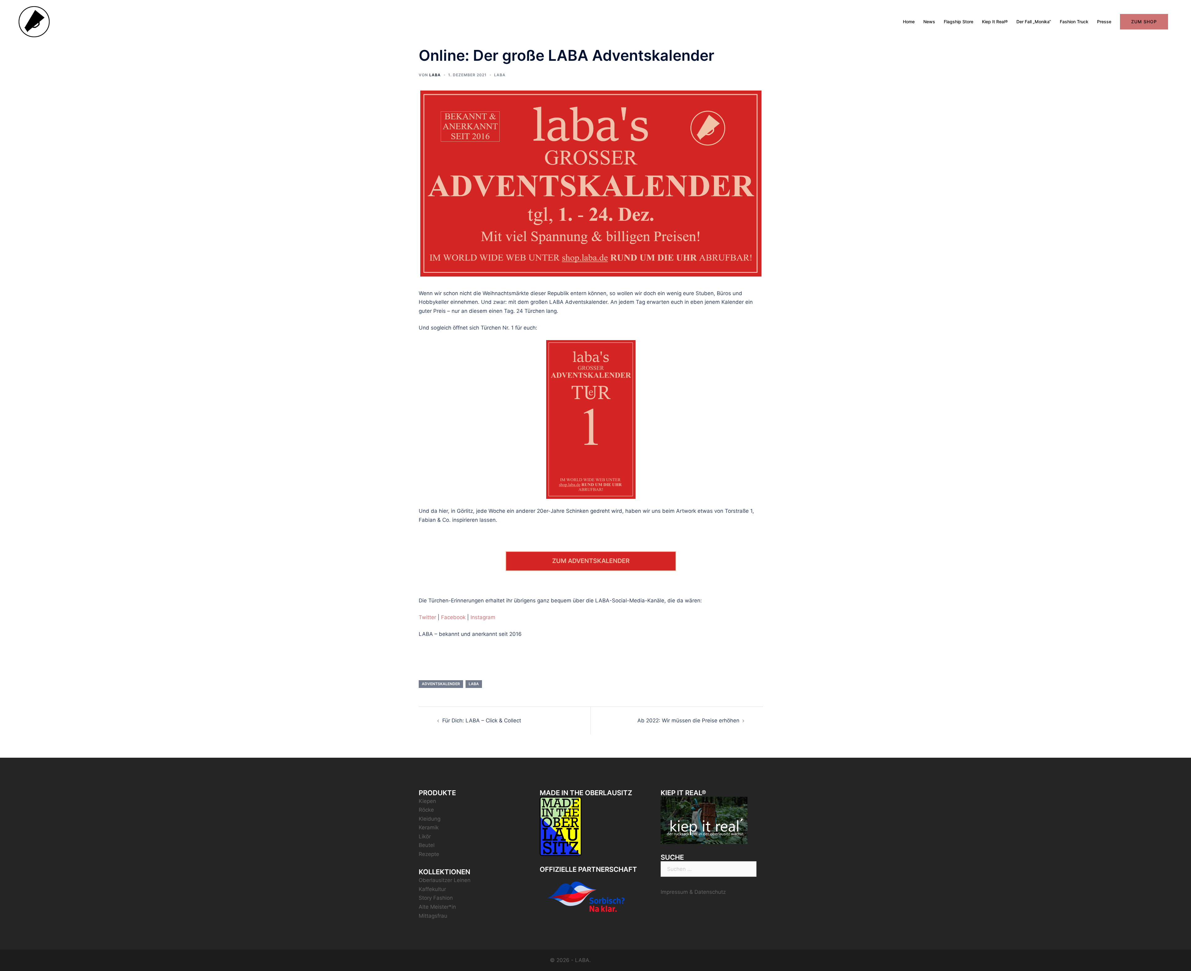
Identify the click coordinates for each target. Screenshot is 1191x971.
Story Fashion (436, 898)
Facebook (453, 617)
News (929, 21)
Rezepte (429, 854)
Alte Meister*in (437, 907)
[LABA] (34, 21)
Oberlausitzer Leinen (445, 880)
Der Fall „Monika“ (1033, 21)
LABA (435, 75)
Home (909, 21)
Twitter (427, 617)
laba (474, 683)
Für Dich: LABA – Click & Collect (481, 720)
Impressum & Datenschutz (693, 892)
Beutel (427, 845)
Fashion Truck (1074, 21)
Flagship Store (958, 21)
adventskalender (441, 683)
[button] (1178, 8)
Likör (425, 836)
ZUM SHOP (1144, 21)
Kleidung (429, 819)
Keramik (429, 827)
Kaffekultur (432, 889)
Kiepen (427, 801)
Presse (1104, 21)
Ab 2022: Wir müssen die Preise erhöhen (688, 720)
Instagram (483, 617)
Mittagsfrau (433, 916)
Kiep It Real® (995, 21)
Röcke (426, 810)
